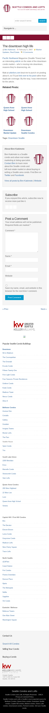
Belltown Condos (9, 407)
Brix (4, 521)
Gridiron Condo (8, 383)
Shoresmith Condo (9, 474)
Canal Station (7, 566)
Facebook (4, 37)
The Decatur (7, 525)
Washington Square (10, 620)
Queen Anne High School (12, 501)
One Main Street (8, 615)
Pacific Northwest (10, 58)
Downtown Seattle (16, 138)
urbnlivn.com (14, 73)
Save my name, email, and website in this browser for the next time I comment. (23, 289)
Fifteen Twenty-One (10, 370)
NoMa (5, 592)
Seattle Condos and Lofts (24, 691)
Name (8, 256)
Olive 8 (5, 401)
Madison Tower (8, 392)
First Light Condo (9, 375)
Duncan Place (8, 579)
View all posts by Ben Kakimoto (19, 181)
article (17, 61)
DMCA (40, 695)
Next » (44, 309)
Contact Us (7, 636)
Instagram (8, 37)
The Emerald (7, 362)
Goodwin (6, 424)
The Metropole (8, 588)
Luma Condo (7, 534)
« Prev (5, 309)
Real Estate (14, 52)
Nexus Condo (7, 396)
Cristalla (5, 415)
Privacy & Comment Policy (25, 697)
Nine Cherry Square (10, 547)
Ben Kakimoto (9, 50)
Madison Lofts (8, 543)
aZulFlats (6, 562)
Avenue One (7, 411)
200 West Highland (9, 488)
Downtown (7, 349)
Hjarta (5, 583)
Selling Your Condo (11, 649)
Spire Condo (7, 446)
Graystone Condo (9, 538)
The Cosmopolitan (9, 357)
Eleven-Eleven (8, 530)
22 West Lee (7, 493)
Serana (5, 506)
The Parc (6, 437)
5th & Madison (8, 353)
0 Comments (28, 52)
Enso (4, 465)
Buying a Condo (9, 657)
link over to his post (27, 76)
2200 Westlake (8, 461)
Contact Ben (10, 163)
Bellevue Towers (8, 611)
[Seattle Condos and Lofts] (25, 11)
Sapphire (6, 596)
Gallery (5, 420)
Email (8, 266)
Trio (4, 450)
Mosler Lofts (7, 433)
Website (37, 181)
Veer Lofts (6, 478)
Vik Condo (6, 601)
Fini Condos (7, 570)
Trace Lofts (7, 551)
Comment (10, 231)
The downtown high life (18, 46)
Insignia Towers (8, 429)
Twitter (12, 37)
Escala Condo (8, 366)
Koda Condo (7, 388)
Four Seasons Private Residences (15, 379)
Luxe (4, 497)
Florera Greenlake (9, 575)
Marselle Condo (8, 469)
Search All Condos (11, 644)
